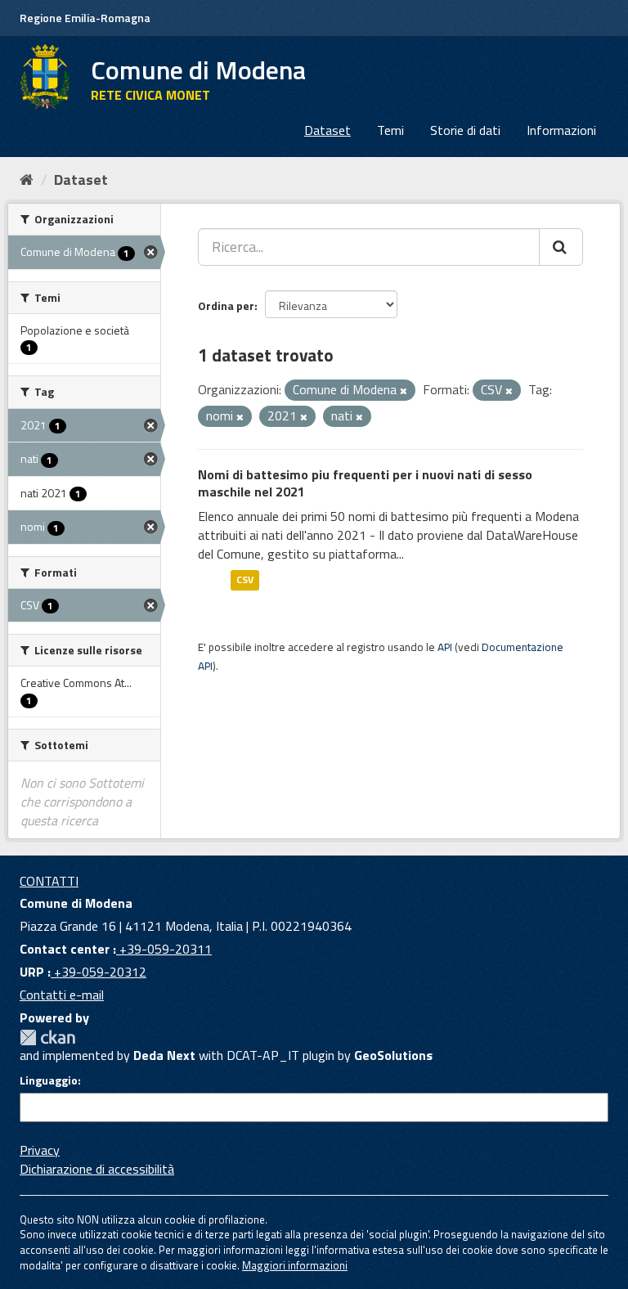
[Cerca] (561, 247)
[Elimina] (403, 390)
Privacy (40, 1150)
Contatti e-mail (62, 994)
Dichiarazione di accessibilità (97, 1169)
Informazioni (561, 130)
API (444, 647)
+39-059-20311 (164, 949)
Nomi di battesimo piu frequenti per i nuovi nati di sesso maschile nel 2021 (365, 483)
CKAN (47, 1037)
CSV (244, 580)
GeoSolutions (393, 1055)
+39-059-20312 (98, 971)
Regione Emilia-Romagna (85, 17)
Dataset (327, 130)
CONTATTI (49, 881)
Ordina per (226, 305)
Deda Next (164, 1055)
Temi (390, 130)
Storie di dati (465, 130)
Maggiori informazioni (295, 1265)
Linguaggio (49, 1080)
